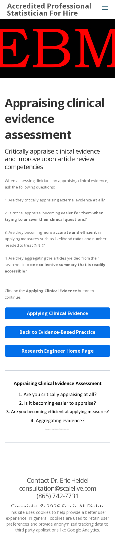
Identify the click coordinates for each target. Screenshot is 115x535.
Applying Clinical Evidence (57, 313)
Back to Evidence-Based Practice (57, 332)
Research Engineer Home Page (58, 351)
